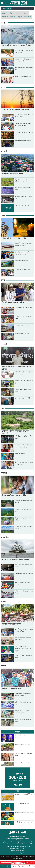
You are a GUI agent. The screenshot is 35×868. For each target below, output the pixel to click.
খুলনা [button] (25, 13)
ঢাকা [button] (18, 13)
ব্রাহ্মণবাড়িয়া (5, 537)
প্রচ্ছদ (4, 9)
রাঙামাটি (3, 601)
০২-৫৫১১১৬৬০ (15, 846)
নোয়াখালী (4, 344)
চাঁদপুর (3, 280)
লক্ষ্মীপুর (3, 666)
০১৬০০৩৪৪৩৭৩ (20, 851)
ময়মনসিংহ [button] (27, 17)
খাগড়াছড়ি (4, 151)
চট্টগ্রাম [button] (12, 13)
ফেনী (2, 409)
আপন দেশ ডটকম (11, 857)
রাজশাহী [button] (4, 17)
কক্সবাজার (4, 23)
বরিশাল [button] (4, 13)
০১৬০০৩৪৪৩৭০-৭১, (25, 846)
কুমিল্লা (3, 87)
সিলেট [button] (12, 17)
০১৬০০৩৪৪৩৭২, (20, 848)
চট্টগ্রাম (9, 9)
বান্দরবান (4, 473)
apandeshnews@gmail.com (19, 853)
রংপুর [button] (19, 17)
